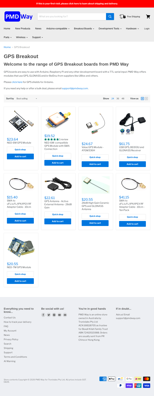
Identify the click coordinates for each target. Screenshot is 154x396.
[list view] (146, 98)
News (38, 28)
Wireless (21, 37)
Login (146, 28)
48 (123, 98)
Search (7, 343)
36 (117, 98)
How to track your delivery (17, 322)
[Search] (110, 16)
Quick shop (20, 149)
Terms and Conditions (15, 357)
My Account (10, 330)
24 (112, 98)
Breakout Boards (83, 28)
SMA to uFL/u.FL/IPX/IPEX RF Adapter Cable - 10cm (19, 203)
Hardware (131, 28)
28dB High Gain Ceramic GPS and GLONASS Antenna (95, 206)
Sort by (10, 98)
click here (17, 82)
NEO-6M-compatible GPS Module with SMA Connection (57, 145)
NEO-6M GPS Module (19, 142)
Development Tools (109, 28)
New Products (22, 28)
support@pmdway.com (75, 88)
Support (36, 37)
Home (7, 28)
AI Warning (9, 361)
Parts (7, 37)
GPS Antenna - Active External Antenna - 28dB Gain (58, 204)
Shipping (8, 348)
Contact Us (10, 317)
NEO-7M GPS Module (19, 267)
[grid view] (142, 98)
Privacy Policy (11, 339)
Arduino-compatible (57, 28)
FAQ (6, 326)
